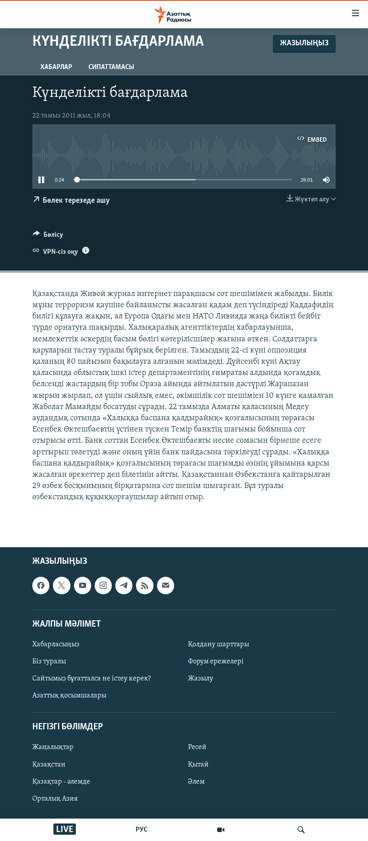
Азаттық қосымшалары (69, 696)
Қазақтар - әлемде (61, 781)
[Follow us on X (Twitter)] (61, 585)
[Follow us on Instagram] (103, 585)
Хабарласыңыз (55, 644)
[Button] (48, 236)
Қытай (198, 764)
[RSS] (144, 585)
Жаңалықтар (53, 747)
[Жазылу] (165, 585)
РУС (142, 829)
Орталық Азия (55, 798)
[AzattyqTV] (220, 830)
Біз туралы (49, 661)
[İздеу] (301, 830)
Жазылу (200, 679)
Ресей (197, 747)
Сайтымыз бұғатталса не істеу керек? (91, 679)
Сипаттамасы (111, 67)
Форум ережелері (216, 661)
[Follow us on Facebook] (40, 585)
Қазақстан (49, 764)
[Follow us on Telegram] (123, 585)
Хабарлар (56, 67)
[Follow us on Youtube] (82, 585)
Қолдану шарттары (218, 644)
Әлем (196, 781)
